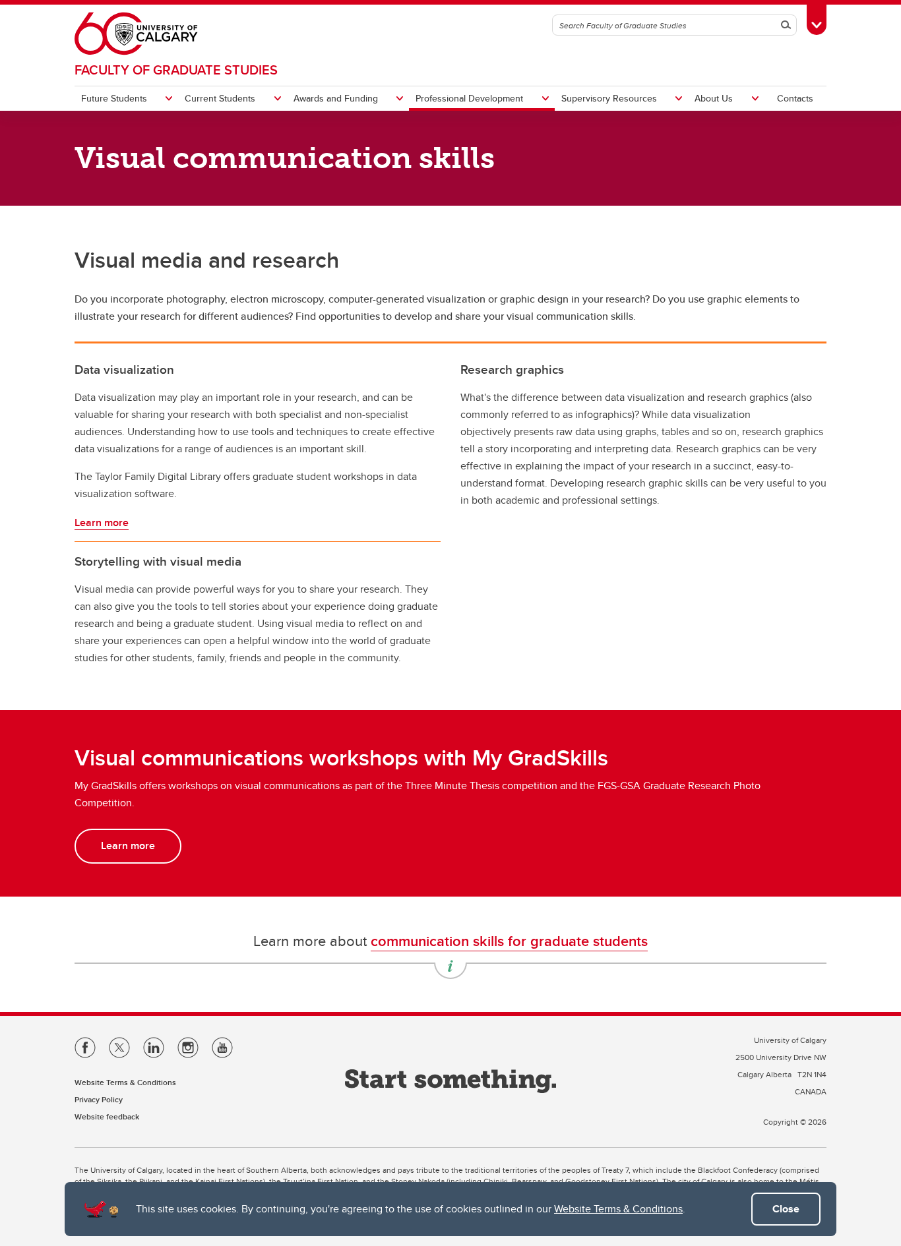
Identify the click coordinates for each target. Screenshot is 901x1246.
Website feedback (107, 1116)
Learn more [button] (128, 845)
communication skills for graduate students (509, 940)
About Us (714, 98)
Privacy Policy (99, 1099)
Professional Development (469, 98)
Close (785, 1208)
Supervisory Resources (609, 98)
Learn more (102, 522)
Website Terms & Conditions (618, 1208)
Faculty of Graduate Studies (176, 69)
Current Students (220, 98)
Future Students (114, 98)
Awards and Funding (336, 98)
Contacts (795, 98)
